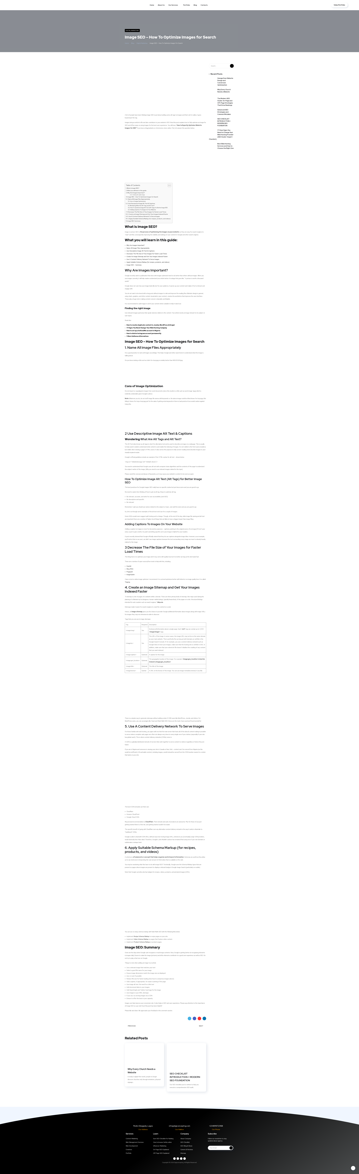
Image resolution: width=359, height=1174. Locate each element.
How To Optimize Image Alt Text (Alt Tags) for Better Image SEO (149, 207)
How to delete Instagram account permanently (143, 333)
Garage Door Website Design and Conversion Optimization (225, 81)
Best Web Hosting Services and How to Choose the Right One (225, 146)
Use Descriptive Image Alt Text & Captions (140, 251)
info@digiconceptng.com (179, 1126)
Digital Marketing (132, 30)
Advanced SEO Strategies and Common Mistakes (224, 112)
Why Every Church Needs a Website (141, 1071)
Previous (132, 1026)
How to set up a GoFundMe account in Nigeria (143, 331)
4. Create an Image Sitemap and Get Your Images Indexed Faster (147, 214)
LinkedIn (204, 1018)
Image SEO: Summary (134, 221)
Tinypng (127, 582)
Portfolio (186, 5)
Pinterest (199, 1018)
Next (201, 1026)
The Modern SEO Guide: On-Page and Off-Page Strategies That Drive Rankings (225, 101)
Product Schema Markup (142, 942)
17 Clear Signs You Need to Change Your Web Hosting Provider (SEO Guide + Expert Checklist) (221, 134)
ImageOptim (130, 575)
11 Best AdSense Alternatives (137, 336)
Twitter (189, 1018)
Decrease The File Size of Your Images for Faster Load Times (146, 254)
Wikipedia (160, 602)
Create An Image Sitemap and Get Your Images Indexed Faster (147, 256)
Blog (195, 5)
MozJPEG (129, 569)
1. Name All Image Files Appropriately (138, 199)
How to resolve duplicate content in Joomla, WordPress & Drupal (150, 325)
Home (152, 5)
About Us (161, 5)
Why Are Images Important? (136, 193)
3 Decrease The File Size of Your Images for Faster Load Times (146, 212)
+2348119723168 (216, 1126)
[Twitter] (181, 1158)
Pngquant (129, 572)
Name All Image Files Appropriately (137, 248)
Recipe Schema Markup (141, 936)
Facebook (194, 1018)
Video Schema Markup (141, 939)
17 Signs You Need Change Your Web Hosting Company (146, 328)
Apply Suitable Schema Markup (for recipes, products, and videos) (147, 262)
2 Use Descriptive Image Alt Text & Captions (141, 203)
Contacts (204, 5)
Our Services (173, 5)
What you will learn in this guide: (137, 190)
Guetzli (128, 566)
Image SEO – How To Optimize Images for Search (142, 197)
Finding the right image (139, 195)
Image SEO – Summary (134, 265)
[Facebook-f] (174, 1158)
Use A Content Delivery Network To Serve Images (142, 259)
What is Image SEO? (133, 188)
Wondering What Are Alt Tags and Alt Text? (142, 205)
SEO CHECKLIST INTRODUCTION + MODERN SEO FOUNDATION (185, 1077)
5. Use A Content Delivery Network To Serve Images (143, 216)
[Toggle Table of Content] (168, 185)
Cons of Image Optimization (138, 201)
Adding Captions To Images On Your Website (143, 210)
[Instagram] (178, 1158)
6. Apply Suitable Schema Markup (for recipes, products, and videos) (149, 219)
